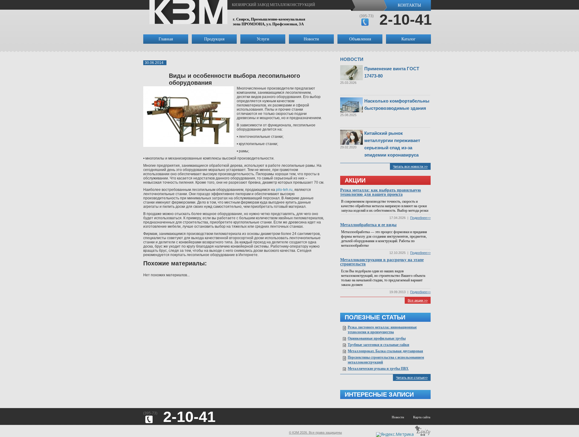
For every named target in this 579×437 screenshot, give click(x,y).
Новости (311, 39)
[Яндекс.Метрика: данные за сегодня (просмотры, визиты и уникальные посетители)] (395, 434)
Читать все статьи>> (412, 377)
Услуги (263, 39)
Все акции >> (418, 300)
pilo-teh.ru (284, 190)
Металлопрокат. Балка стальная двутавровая (385, 351)
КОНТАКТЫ (409, 5)
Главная (166, 39)
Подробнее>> (420, 218)
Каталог (408, 39)
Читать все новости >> (410, 166)
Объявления (360, 39)
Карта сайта (421, 417)
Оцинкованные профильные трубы (377, 338)
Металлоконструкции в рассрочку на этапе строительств (382, 262)
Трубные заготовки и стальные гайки (378, 345)
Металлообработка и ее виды (368, 225)
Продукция (214, 39)
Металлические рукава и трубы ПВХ (378, 368)
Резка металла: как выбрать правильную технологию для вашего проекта (380, 192)
